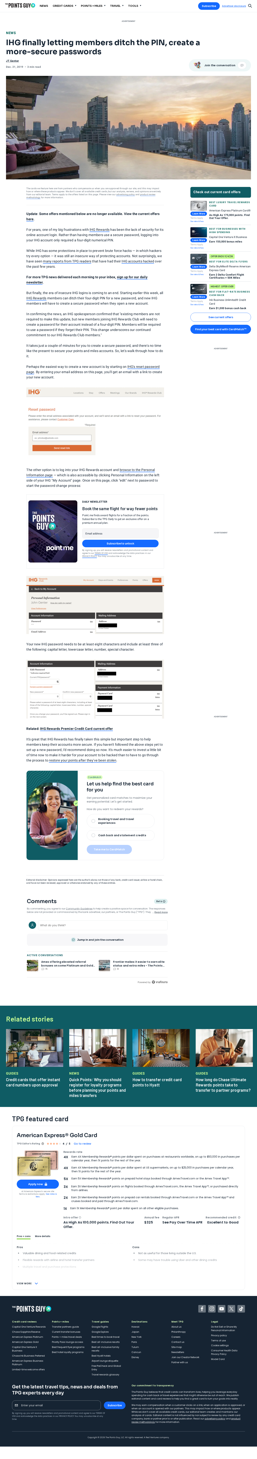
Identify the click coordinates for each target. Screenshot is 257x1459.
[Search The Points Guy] (250, 5)
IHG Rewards (99, 230)
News (11, 33)
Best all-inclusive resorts (106, 1342)
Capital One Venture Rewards (29, 1326)
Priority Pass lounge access (67, 1342)
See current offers (220, 317)
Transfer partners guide (65, 1326)
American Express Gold (25, 1342)
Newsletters (177, 1352)
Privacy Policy (89, 556)
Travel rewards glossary (105, 1374)
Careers (175, 1337)
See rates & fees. (46, 1195)
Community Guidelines (79, 908)
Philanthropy (178, 1331)
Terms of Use (101, 553)
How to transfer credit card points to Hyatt (157, 1082)
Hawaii (135, 1326)
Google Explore (100, 1331)
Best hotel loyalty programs (68, 1352)
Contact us (177, 1342)
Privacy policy (219, 1335)
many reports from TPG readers (67, 261)
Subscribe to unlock (120, 543)
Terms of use (218, 1340)
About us (176, 1326)
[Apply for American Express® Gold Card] (38, 1163)
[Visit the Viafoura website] (160, 982)
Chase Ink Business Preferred (28, 1355)
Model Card (218, 1359)
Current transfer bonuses (66, 1331)
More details (42, 1236)
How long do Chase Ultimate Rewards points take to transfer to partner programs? (223, 1084)
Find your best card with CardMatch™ (220, 329)
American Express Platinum (27, 1337)
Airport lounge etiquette (105, 1360)
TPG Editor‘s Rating (28, 1143)
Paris (134, 1342)
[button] (80, 1217)
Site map (176, 1347)
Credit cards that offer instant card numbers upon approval (33, 1082)
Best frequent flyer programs (68, 1347)
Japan (135, 1331)
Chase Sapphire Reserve (26, 1331)
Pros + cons (23, 1236)
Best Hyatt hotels (101, 1355)
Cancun (136, 1352)
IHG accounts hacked (138, 261)
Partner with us (179, 1362)
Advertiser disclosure (234, 6)
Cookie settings (220, 1345)
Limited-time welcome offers (28, 1369)
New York (136, 1337)
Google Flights (100, 1326)
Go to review (82, 1144)
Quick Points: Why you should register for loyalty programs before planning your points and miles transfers (97, 1087)
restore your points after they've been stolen (82, 760)
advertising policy (125, 194)
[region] (97, 952)
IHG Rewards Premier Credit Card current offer (76, 729)
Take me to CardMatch (109, 849)
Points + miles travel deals (67, 1337)
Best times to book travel (105, 1337)
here (29, 219)
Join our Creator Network (185, 1357)
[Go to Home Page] (20, 5)
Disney (135, 1357)
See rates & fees (197, 221)
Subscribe (209, 6)
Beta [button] (159, 902)
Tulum (135, 1347)
